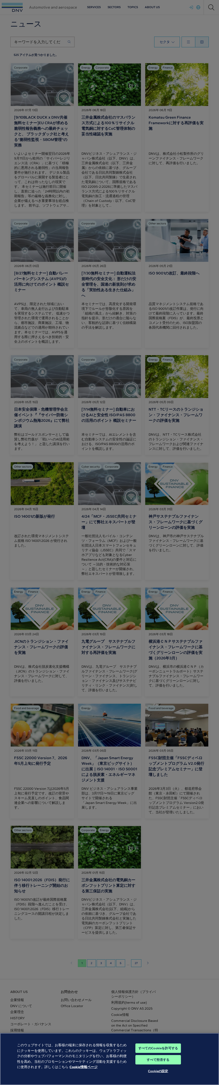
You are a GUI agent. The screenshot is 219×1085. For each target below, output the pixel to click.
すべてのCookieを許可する (158, 1048)
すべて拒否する (158, 1060)
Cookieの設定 (158, 1071)
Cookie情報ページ (84, 1067)
